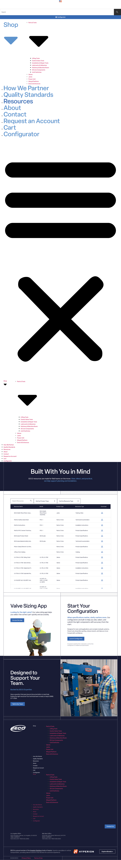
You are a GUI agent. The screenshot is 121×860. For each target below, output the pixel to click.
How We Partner (26, 88)
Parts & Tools (50, 726)
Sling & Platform (33, 81)
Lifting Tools (36, 58)
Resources (18, 101)
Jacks (30, 77)
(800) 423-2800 (24, 838)
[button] (60, 258)
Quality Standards (28, 94)
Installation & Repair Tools (40, 63)
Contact (15, 114)
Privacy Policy (26, 858)
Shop (11, 25)
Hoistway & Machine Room (40, 68)
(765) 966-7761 (46, 838)
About (12, 107)
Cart (10, 127)
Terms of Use (38, 858)
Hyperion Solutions (36, 850)
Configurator (21, 134)
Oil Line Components (38, 70)
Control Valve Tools (38, 61)
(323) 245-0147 (14, 838)
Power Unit (32, 79)
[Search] (117, 12)
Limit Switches (36, 72)
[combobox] (56, 12)
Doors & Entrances (34, 84)
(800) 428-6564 (56, 838)
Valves (30, 74)
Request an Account (32, 121)
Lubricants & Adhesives (39, 65)
